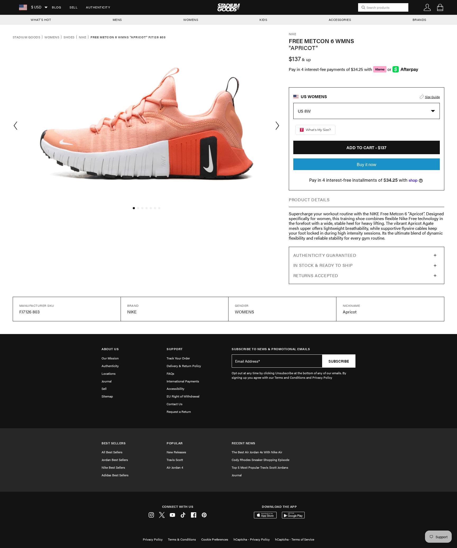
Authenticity (98, 7)
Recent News (243, 443)
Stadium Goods (26, 37)
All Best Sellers (112, 452)
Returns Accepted (315, 275)
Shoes (68, 37)
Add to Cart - (366, 147)
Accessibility (175, 388)
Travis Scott (175, 459)
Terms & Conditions (182, 539)
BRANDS (419, 19)
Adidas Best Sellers (115, 475)
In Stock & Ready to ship (323, 265)
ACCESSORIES (340, 19)
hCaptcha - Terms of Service (294, 539)
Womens (51, 37)
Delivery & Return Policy (184, 365)
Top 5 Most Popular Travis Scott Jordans (260, 467)
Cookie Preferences (214, 539)
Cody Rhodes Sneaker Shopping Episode (260, 459)
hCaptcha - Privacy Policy (252, 539)
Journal (107, 381)
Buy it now (366, 164)
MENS (117, 19)
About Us (110, 349)
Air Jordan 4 (175, 467)
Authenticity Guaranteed (325, 255)
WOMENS (190, 19)
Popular (175, 443)
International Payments (183, 381)
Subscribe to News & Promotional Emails (271, 349)
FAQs (170, 373)
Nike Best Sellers (113, 467)
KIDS (263, 19)
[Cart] (440, 7)
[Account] (427, 7)
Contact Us (174, 403)
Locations (109, 373)
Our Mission (110, 358)
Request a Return (179, 411)
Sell (73, 7)
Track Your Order (178, 358)
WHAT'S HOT (41, 19)
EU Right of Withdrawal (183, 396)
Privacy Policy (153, 539)
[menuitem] (56, 7)
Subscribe (338, 361)
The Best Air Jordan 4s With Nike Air (257, 452)
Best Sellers (114, 443)
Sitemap (107, 396)
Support (175, 349)
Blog (56, 7)
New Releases (176, 452)
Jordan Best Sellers (115, 459)
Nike (82, 37)
